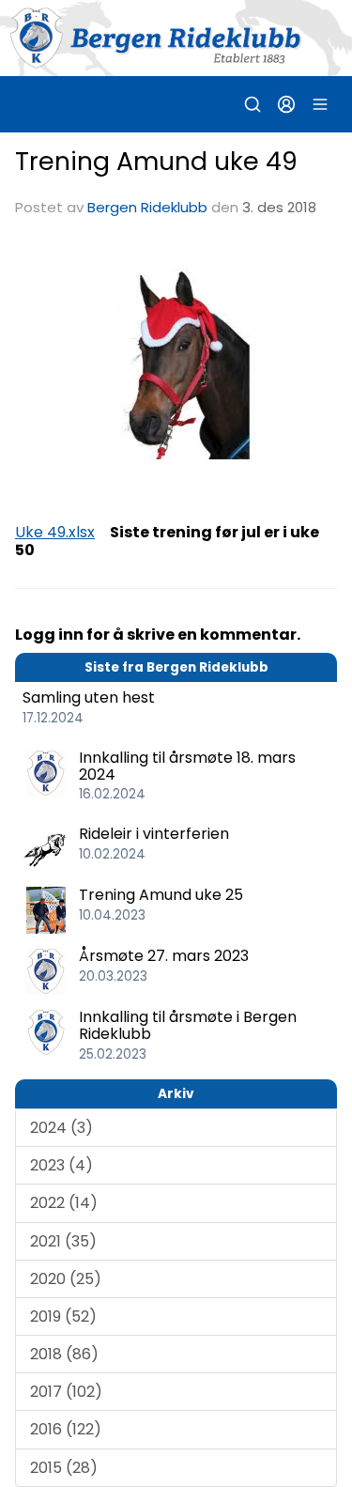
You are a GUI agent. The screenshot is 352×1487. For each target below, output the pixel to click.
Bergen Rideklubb (147, 207)
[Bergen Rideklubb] (176, 38)
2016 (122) (65, 1429)
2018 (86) (64, 1354)
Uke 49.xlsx (55, 532)
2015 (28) (64, 1468)
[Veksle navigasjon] (320, 104)
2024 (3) (61, 1127)
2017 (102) (66, 1391)
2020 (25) (65, 1279)
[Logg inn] (286, 104)
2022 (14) (64, 1203)
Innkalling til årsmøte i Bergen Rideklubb (188, 1025)
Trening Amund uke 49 (156, 161)
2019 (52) (63, 1316)
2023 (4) (61, 1165)
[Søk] (252, 104)
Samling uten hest (89, 697)
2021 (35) (63, 1241)
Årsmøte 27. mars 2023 (164, 956)
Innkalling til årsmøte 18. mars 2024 (187, 766)
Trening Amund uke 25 (161, 895)
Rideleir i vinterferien (154, 833)
